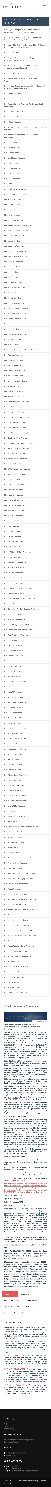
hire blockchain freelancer (14, 267)
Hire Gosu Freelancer (12, 853)
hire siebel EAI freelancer (13, 500)
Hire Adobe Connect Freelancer (16, 920)
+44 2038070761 (15, 1468)
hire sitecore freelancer (13, 282)
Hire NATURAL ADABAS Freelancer (17, 552)
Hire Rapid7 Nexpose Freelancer (16, 635)
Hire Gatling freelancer (12, 365)
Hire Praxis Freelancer (12, 666)
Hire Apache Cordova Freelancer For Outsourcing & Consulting (23, 105)
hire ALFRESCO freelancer (14, 236)
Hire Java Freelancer (12, 53)
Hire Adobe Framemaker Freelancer (17, 956)
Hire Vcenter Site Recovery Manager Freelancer (22, 827)
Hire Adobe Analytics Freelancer (16, 894)
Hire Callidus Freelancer (13, 645)
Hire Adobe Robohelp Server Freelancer (19, 946)
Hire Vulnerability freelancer (14, 386)
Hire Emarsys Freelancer (13, 656)
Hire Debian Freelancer (13, 536)
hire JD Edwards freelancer (14, 288)
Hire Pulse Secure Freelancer (15, 749)
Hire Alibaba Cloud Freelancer (15, 775)
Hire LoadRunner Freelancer (15, 158)
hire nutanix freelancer (13, 205)
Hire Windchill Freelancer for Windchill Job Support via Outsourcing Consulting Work (25, 87)
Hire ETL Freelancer (11, 142)
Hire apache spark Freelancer (15, 459)
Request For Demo (11, 1313)
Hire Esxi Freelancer (11, 961)
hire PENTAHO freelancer (13, 516)
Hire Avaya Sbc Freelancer (14, 868)
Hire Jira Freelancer (11, 73)
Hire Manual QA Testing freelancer (17, 464)
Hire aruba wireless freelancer (15, 381)
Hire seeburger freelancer (14, 324)
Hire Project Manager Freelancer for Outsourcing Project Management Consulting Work (23, 31)
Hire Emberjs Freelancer (13, 847)
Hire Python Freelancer (13, 94)
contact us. (8, 1234)
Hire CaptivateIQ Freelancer (14, 982)
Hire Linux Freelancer (12, 168)
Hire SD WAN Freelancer (13, 112)
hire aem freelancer (11, 210)
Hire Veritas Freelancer (13, 754)
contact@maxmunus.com (16, 1453)
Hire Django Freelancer (13, 99)
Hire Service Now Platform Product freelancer (21, 350)
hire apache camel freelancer (15, 251)
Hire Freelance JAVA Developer (16, 189)
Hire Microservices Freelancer (15, 474)
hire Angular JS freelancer (14, 246)
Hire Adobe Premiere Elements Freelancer (20, 936)
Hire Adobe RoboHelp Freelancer (16, 951)
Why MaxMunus (26, 1294)
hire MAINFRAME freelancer (15, 510)
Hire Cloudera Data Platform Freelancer (19, 718)
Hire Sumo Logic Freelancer (14, 816)
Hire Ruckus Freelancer (13, 733)
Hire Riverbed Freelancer (13, 542)
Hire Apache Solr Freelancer (14, 619)
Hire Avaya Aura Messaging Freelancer (19, 879)
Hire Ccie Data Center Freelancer (16, 438)
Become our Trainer (11, 1442)
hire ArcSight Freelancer (13, 262)
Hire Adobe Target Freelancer (15, 904)
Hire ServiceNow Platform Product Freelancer (21, 609)
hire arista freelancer (12, 215)
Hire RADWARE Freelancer (14, 697)
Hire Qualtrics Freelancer (13, 671)
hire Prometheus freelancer (14, 360)
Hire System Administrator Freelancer (18, 630)
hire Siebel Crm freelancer (14, 495)
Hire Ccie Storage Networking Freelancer (19, 433)
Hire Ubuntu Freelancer (13, 117)
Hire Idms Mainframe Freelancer (16, 448)
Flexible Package (10, 1294)
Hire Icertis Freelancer (12, 759)
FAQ (5, 1424)
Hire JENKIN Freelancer (13, 479)
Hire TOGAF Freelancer (13, 531)
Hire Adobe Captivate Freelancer (16, 925)
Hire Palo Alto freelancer (13, 355)
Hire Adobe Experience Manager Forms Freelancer (23, 915)
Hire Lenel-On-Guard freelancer (16, 308)
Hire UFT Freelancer (11, 153)
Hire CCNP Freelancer (12, 179)
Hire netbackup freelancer (14, 376)
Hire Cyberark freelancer (13, 573)
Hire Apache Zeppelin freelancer (16, 313)
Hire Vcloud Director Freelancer (16, 837)
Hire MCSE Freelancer (12, 184)
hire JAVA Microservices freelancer (17, 469)
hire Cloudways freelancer (14, 303)
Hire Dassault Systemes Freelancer (17, 625)
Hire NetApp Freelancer (13, 770)
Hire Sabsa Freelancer (12, 744)
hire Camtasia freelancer (13, 298)
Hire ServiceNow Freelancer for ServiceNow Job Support (22, 79)
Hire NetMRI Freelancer (13, 692)
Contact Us (10, 1455)
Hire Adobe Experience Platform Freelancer (20, 910)
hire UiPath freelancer (12, 199)
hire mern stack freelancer (14, 505)
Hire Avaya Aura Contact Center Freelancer (20, 873)
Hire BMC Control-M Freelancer (16, 967)
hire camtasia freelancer (13, 220)
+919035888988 (31, 1471)
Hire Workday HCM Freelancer (15, 801)
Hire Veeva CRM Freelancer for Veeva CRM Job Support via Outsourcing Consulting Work (25, 46)
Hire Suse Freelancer (12, 547)
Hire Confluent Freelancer (14, 785)
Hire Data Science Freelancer (15, 557)
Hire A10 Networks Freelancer (15, 723)
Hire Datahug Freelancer (13, 707)
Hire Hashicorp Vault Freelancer (16, 402)
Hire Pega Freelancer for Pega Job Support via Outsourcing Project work (21, 59)
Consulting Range (30, 1300)
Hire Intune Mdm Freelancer (15, 806)
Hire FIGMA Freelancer (12, 821)
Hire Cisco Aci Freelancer (13, 972)
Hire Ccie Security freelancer (15, 412)
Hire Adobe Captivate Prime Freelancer (19, 930)
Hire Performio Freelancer (14, 977)
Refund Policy (9, 1429)
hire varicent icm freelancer (14, 371)
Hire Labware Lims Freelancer (15, 993)
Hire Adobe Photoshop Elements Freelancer (21, 941)
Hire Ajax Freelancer (12, 526)
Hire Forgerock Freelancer (14, 765)
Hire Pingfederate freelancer (15, 319)
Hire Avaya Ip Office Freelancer (16, 863)
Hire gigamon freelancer (13, 339)
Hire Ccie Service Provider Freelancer (18, 417)
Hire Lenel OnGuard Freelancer (15, 194)
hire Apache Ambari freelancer (15, 256)
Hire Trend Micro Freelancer (14, 790)
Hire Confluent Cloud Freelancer (16, 728)
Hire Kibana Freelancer (13, 122)
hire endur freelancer (12, 272)
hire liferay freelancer (12, 277)
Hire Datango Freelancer (13, 650)
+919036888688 (17, 1471)
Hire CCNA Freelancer (12, 173)
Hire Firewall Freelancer (13, 604)
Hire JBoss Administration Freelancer (18, 578)
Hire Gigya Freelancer (12, 661)
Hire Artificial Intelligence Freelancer (18, 588)
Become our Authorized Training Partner (19, 1440)
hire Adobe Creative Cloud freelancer (18, 225)
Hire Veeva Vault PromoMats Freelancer (19, 599)
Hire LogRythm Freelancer (14, 593)
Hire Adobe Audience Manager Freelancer (20, 899)
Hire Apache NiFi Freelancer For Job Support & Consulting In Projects (22, 136)
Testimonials (9, 1426)
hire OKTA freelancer (12, 345)
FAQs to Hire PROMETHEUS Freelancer (18, 1307)
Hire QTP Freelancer (11, 148)
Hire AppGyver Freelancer (13, 640)
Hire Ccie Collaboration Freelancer (17, 407)
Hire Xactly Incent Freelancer (15, 702)
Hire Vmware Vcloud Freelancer (16, 884)
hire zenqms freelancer (13, 396)
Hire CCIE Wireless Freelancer (15, 422)
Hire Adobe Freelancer (12, 889)
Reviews (25, 1313)
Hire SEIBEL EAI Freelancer (14, 485)
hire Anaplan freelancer (13, 241)
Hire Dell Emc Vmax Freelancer (16, 739)
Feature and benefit (11, 1300)
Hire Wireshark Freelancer (14, 567)
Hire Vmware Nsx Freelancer (15, 842)
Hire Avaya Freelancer (12, 780)
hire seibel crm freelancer (13, 490)
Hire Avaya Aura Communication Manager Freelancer (24, 858)
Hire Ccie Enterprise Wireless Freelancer (19, 443)
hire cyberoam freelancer (13, 391)
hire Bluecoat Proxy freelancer (15, 293)
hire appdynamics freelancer (15, 334)
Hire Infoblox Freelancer (13, 687)
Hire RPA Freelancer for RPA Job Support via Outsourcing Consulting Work (21, 66)
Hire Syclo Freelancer (12, 676)
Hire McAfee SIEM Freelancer (15, 562)
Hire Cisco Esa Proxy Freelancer (16, 682)
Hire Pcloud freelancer (12, 329)
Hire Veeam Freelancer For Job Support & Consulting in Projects (25, 128)
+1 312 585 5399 (16, 1466)
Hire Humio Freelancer (12, 811)
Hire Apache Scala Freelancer (15, 454)
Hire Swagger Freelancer (13, 614)
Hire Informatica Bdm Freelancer (16, 832)
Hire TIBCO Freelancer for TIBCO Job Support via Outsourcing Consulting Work (22, 38)
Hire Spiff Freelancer (12, 987)
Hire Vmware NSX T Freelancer (16, 521)
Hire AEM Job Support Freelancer (17, 231)
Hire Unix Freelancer (12, 163)
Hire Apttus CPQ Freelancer (14, 583)
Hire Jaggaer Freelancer (13, 713)
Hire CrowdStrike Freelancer (15, 796)
